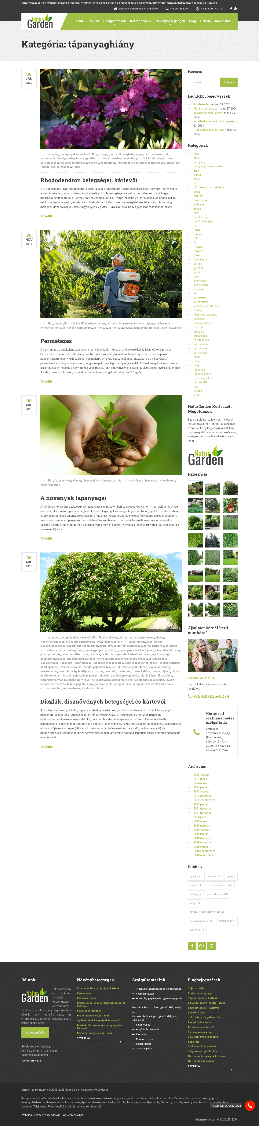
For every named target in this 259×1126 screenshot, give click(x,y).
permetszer (130, 323)
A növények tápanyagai (73, 498)
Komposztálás (143, 1044)
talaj (141, 323)
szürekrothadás (61, 166)
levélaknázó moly (159, 667)
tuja (167, 323)
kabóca (95, 654)
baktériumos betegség (128, 645)
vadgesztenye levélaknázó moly (153, 684)
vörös (44, 688)
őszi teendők (201, 339)
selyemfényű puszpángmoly (109, 679)
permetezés (48, 158)
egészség (199, 204)
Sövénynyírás (143, 1024)
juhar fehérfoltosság (168, 650)
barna (147, 645)
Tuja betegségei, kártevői (209, 112)
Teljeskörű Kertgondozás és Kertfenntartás (158, 989)
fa (195, 225)
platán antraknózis (98, 675)
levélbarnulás (48, 671)
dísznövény (110, 637)
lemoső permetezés (53, 327)
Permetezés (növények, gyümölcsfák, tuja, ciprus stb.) (154, 1018)
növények (199, 318)
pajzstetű (79, 675)
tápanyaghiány (66, 158)
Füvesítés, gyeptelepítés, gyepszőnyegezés (159, 998)
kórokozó (66, 662)
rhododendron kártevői (166, 162)
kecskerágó (146, 654)
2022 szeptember (204, 800)
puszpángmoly (73, 679)
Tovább (46, 216)
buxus (44, 650)
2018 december (203, 838)
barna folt (158, 645)
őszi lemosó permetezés (56, 675)
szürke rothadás (138, 679)
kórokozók (200, 297)
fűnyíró (198, 255)
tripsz (76, 166)
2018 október (202, 846)
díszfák (97, 637)
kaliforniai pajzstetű (114, 654)
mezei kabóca (141, 671)
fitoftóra (167, 158)
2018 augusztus (203, 855)
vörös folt (55, 688)
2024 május (201, 778)
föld (196, 238)
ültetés (198, 390)
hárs (143, 650)
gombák (198, 268)
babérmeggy (137, 641)
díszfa (53, 650)
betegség (53, 154)
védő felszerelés (171, 327)
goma (78, 650)
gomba (113, 154)
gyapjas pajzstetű (104, 650)
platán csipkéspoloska (125, 675)
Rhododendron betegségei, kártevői (88, 180)
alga (196, 153)
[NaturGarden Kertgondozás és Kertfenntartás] (37, 20)
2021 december (203, 808)
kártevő (132, 654)
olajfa (175, 671)
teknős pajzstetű (77, 684)
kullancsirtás (201, 301)
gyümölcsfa (201, 284)
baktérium (105, 645)
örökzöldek (200, 335)
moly (155, 671)
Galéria (205, 21)
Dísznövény (65, 650)
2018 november (203, 842)
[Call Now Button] (250, 1105)
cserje (103, 154)
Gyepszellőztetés (145, 993)
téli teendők (201, 382)
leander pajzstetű (94, 667)
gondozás (200, 272)
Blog (192, 21)
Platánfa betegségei (206, 108)
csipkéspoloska (151, 158)
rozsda (44, 166)
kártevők (199, 289)
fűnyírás (198, 251)
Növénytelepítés (144, 1039)
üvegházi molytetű (100, 684)
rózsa (197, 361)
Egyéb (197, 208)
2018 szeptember (204, 850)
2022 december (203, 795)
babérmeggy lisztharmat (82, 645)
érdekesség (201, 217)
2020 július (200, 817)
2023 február (201, 791)
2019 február (201, 829)
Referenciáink (140, 21)
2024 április (200, 783)
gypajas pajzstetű (128, 650)
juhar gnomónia (50, 654)
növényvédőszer (203, 323)
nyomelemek (167, 480)
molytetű (164, 671)
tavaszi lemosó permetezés (141, 327)
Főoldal (79, 21)
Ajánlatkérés (35, 1032)
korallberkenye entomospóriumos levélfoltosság (116, 658)
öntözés (149, 154)
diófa (197, 191)
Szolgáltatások (114, 21)
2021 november (203, 812)
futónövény (200, 259)
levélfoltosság (68, 671)
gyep (196, 276)
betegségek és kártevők (76, 154)
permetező (100, 327)
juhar (150, 650)
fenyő (197, 229)
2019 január (201, 833)
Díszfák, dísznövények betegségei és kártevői (103, 701)
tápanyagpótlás (86, 158)
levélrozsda (79, 162)
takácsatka (157, 679)
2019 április (200, 821)
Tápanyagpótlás (144, 1048)
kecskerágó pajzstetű (70, 658)
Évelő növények (203, 221)
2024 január (201, 787)
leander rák (113, 667)
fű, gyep (59, 480)
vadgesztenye (122, 684)
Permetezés (56, 340)
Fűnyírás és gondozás (147, 1029)
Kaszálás (141, 1034)
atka (196, 157)
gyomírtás (200, 280)
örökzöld (162, 154)
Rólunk (94, 21)
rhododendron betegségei (133, 162)
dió (195, 183)
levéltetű (93, 162)
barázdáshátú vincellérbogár (121, 158)
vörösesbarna (71, 688)
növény (75, 323)
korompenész (49, 162)
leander (129, 662)
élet (196, 213)
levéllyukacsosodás (90, 671)
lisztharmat (107, 162)
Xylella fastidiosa (93, 688)
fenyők (59, 323)
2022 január (201, 804)
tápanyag (199, 369)
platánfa (167, 675)
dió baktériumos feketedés (210, 187)
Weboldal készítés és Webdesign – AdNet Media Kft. (52, 1115)
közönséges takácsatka (108, 662)
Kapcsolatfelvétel (202, 678)
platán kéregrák (151, 675)
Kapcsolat (222, 21)
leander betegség (146, 662)
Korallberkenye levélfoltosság (211, 121)
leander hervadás (71, 667)
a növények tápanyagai (143, 480)
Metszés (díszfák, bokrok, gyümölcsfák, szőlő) (156, 1007)
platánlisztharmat (51, 679)
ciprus (197, 174)
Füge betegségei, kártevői (209, 129)
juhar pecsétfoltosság (75, 654)
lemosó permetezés (141, 637)
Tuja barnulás (202, 104)
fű (195, 242)
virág (196, 395)
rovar (99, 641)
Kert (67, 323)
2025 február (201, 774)
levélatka (65, 162)
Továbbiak (83, 1038)
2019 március (202, 825)
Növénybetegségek (170, 21)
